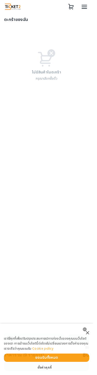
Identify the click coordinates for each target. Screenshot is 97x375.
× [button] (87, 333)
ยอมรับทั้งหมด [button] (46, 357)
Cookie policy (42, 348)
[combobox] (86, 329)
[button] (46, 367)
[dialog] (46, 349)
